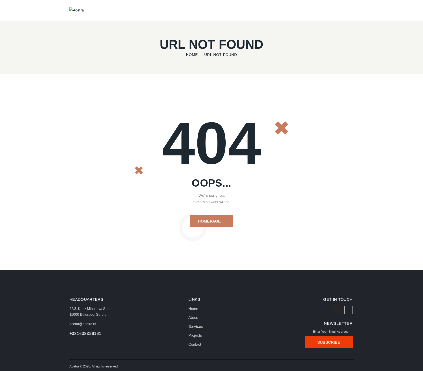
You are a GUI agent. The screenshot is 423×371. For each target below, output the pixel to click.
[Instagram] (337, 310)
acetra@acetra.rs (82, 324)
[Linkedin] (348, 310)
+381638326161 (85, 333)
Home (192, 55)
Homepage (209, 221)
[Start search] (350, 11)
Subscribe (328, 342)
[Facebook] (325, 310)
